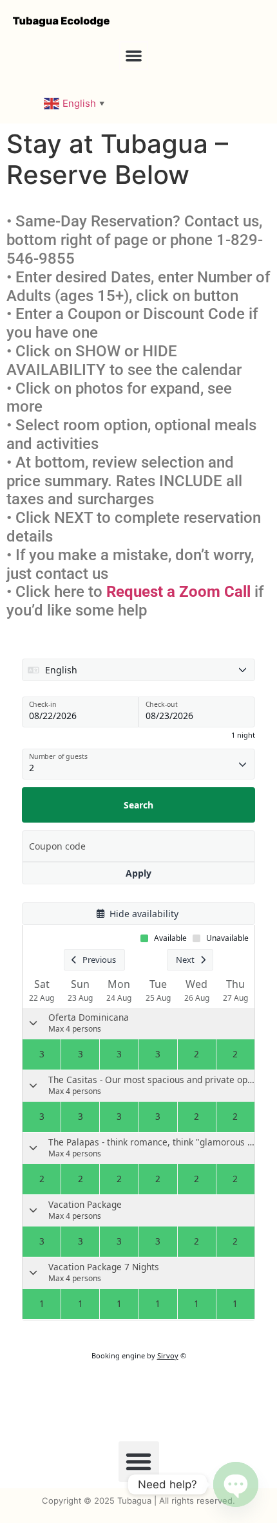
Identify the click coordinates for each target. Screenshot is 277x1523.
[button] (133, 55)
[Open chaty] (235, 1484)
